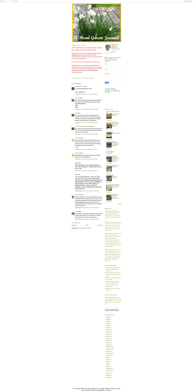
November (109, 349)
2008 (107, 377)
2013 (107, 340)
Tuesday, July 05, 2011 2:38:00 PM (86, 159)
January (108, 370)
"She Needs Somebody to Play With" (115, 144)
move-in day (109, 152)
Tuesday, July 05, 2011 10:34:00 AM (86, 109)
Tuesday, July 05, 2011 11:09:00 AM (86, 122)
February (108, 368)
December (109, 346)
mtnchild (77, 98)
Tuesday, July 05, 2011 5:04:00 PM (86, 170)
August (108, 355)
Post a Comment (76, 222)
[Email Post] (91, 78)
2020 (107, 325)
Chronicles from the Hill (112, 194)
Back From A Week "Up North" (115, 125)
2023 (107, 319)
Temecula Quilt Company (112, 184)
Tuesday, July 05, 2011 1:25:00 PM (86, 149)
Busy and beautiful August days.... (116, 197)
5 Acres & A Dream (111, 141)
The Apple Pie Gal (79, 86)
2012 (107, 342)
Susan (76, 211)
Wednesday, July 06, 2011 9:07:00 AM (87, 207)
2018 (107, 330)
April (107, 364)
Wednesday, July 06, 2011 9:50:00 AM (87, 219)
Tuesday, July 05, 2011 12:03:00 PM (86, 134)
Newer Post (74, 225)
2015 (107, 336)
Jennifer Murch (110, 151)
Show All (119, 203)
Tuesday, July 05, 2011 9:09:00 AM (86, 94)
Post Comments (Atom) (85, 228)
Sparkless (77, 153)
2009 (107, 375)
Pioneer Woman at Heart (112, 165)
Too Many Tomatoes (111, 155)
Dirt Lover (77, 138)
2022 (107, 321)
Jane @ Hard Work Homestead (83, 126)
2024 (107, 317)
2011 (107, 345)
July (107, 357)
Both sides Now (116, 133)
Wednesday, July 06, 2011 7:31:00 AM (87, 191)
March (108, 366)
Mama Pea (77, 194)
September (109, 353)
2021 (107, 323)
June (107, 359)
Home (87, 225)
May (107, 361)
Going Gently (109, 132)
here (99, 62)
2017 (107, 332)
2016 (107, 334)
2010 (107, 373)
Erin (76, 113)
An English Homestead (112, 122)
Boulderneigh (109, 175)
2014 (107, 338)
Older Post (100, 225)
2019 (107, 327)
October (108, 351)
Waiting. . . (115, 166)
